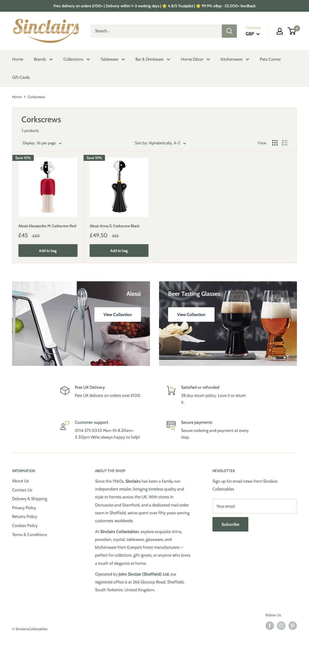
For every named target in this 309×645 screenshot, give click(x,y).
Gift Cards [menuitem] (21, 77)
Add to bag (48, 250)
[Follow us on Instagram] (281, 625)
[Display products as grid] (275, 142)
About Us (20, 481)
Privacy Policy (24, 507)
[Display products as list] (285, 142)
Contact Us (22, 490)
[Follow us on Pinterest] (292, 625)
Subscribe (230, 524)
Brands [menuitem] (40, 59)
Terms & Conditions (29, 534)
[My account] (280, 31)
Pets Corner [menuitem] (270, 59)
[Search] (229, 31)
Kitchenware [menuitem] (232, 59)
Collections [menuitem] (73, 59)
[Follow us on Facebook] (270, 625)
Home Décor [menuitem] (192, 59)
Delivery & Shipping (29, 498)
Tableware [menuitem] (109, 59)
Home (17, 96)
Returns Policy (24, 516)
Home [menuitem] (17, 59)
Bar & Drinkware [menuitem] (149, 59)
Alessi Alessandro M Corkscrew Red (47, 225)
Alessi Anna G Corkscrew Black (114, 225)
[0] (292, 31)
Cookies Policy (25, 525)
